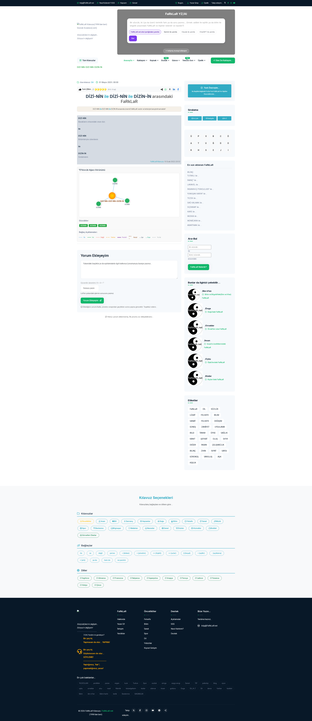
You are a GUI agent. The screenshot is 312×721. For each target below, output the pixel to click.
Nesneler (151, 528)
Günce (175, 60)
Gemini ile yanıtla (170, 32)
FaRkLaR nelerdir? (198, 267)
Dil (92, 82)
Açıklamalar (176, 619)
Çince (98, 585)
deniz (209, 688)
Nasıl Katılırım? (177, 629)
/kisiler (208, 376)
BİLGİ (192, 433)
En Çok (195, 118)
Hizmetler (197, 528)
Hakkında (121, 619)
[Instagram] (146, 710)
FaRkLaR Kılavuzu (157, 162)
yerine (112, 553)
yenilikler (96, 683)
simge (164, 683)
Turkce (135, 683)
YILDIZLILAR (83, 683)
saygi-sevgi (175, 683)
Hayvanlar (146, 521)
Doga (183, 688)
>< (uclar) (172, 553)
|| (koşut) (187, 553)
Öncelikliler (86, 521)
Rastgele (210, 118)
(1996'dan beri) (92, 31)
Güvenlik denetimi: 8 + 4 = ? (92, 283)
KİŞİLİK (193, 463)
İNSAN (204, 445)
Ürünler (181, 528)
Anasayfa (128, 60)
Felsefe (189, 521)
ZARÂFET (205, 427)
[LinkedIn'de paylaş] (173, 89)
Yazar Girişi (193, 3)
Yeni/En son (187, 59)
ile (81, 553)
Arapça (170, 578)
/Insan (207, 340)
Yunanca (215, 578)
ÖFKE (213, 433)
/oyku (208, 359)
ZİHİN (203, 451)
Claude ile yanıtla (188, 32)
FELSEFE (205, 415)
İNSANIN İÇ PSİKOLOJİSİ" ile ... (200, 189)
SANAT (193, 421)
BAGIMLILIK (139, 694)
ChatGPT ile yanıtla (207, 32)
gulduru (173, 688)
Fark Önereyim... (209, 91)
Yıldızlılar (148, 643)
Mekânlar (134, 528)
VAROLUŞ (208, 457)
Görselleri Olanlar (89, 535)
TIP (196, 683)
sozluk (154, 683)
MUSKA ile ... (192, 216)
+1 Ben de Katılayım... (223, 60)
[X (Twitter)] (133, 710)
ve (90, 553)
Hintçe (84, 585)
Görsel (134, 3)
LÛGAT (192, 415)
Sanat (204, 521)
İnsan (102, 521)
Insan (163, 688)
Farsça (185, 578)
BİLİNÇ (193, 451)
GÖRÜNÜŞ (194, 457)
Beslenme (99, 528)
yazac (107, 683)
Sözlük (164, 59)
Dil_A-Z (193, 688)
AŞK (219, 457)
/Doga (208, 308)
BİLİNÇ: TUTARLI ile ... (193, 174)
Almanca (102, 578)
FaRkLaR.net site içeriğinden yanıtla (145, 32)
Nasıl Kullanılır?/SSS (107, 3)
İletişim (120, 629)
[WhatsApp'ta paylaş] (165, 89)
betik (115, 694)
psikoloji (205, 683)
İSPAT (213, 451)
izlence (153, 688)
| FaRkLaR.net (107, 711)
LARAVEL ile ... (193, 184)
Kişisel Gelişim (150, 648)
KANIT (192, 439)
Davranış (129, 521)
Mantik (118, 688)
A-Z (225, 118)
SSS (173, 624)
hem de (107, 560)
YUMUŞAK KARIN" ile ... (197, 194)
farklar (219, 688)
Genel (166, 528)
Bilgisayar (116, 528)
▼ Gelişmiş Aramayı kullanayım (176, 51)
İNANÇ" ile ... (192, 180)
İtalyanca (136, 578)
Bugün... (181, 3)
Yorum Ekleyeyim (91, 300)
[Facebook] (140, 710)
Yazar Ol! (121, 624)
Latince (200, 578)
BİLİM (216, 415)
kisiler (143, 688)
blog (215, 683)
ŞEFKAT (204, 439)
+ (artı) (82, 560)
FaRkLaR (193, 409)
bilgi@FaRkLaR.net (86, 3)
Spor (84, 528)
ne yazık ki (121, 560)
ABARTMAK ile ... (194, 225)
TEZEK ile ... (192, 198)
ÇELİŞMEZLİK (218, 445)
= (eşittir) (201, 553)
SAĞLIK (224, 433)
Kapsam (123, 3)
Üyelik (206, 3)
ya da (95, 560)
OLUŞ (215, 439)
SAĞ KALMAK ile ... (195, 203)
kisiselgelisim (131, 688)
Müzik (218, 521)
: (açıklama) (216, 553)
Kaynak (153, 60)
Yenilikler (121, 633)
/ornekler (209, 326)
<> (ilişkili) (157, 553)
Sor (132, 38)
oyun (223, 683)
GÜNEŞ (193, 427)
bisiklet (229, 688)
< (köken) (125, 553)
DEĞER (193, 445)
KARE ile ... (191, 211)
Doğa (161, 521)
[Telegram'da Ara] (159, 710)
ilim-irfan (91, 694)
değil (100, 553)
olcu (100, 688)
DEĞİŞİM (218, 421)
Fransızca (119, 578)
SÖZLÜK (214, 409)
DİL (204, 409)
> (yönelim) (141, 553)
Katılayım (141, 60)
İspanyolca (153, 578)
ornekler (91, 688)
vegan (117, 683)
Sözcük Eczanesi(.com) (87, 617)
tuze (126, 683)
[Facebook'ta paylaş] (178, 89)
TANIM (202, 433)
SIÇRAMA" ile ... (193, 207)
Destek (174, 633)
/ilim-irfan (206, 291)
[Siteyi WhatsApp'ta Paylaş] (165, 710)
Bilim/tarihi (104, 694)
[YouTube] (153, 710)
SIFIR (225, 439)
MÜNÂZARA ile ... (194, 221)
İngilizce (85, 578)
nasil (109, 688)
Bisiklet (213, 528)
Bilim (175, 521)
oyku (81, 688)
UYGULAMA (220, 427)
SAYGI (224, 451)
